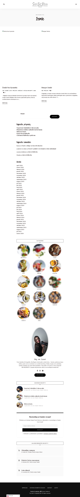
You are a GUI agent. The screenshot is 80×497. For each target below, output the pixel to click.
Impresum (25, 260)
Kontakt (49, 260)
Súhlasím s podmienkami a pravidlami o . (40, 253)
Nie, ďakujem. (40, 492)
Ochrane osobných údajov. (53, 253)
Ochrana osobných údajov (37, 260)
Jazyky (55, 260)
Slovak (11, 495)
